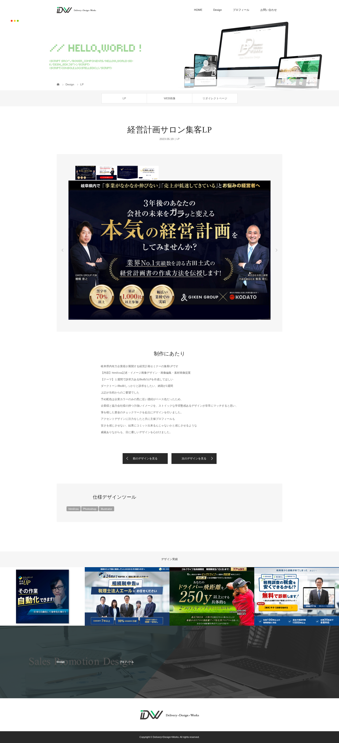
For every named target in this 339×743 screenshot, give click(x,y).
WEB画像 (169, 98)
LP (124, 98)
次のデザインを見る (194, 458)
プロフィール (241, 9)
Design (217, 9)
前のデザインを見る (145, 458)
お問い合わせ (268, 9)
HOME (198, 9)
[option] (85, 173)
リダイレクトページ (214, 98)
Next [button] (276, 250)
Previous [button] (63, 250)
